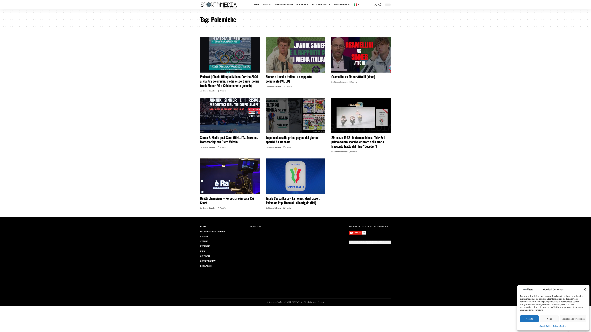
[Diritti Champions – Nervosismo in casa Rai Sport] (230, 176)
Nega (549, 319)
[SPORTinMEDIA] (218, 4)
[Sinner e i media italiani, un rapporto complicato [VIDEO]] (295, 55)
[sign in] (375, 4)
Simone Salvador (209, 91)
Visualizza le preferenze (573, 319)
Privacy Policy (559, 326)
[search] (380, 4)
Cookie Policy (545, 326)
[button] (584, 289)
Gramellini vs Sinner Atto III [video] (353, 76)
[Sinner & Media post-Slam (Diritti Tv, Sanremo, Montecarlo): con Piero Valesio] (230, 115)
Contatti (321, 302)
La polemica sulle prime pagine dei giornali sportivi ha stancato (292, 139)
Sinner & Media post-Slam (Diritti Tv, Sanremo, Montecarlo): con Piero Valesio (229, 139)
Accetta (529, 319)
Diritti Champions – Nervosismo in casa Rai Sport (227, 200)
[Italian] (356, 4)
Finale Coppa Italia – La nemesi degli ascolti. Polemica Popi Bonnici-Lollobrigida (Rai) (293, 200)
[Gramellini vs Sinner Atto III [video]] (361, 55)
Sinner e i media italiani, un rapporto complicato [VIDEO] (289, 78)
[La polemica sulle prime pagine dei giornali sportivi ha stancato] (295, 115)
